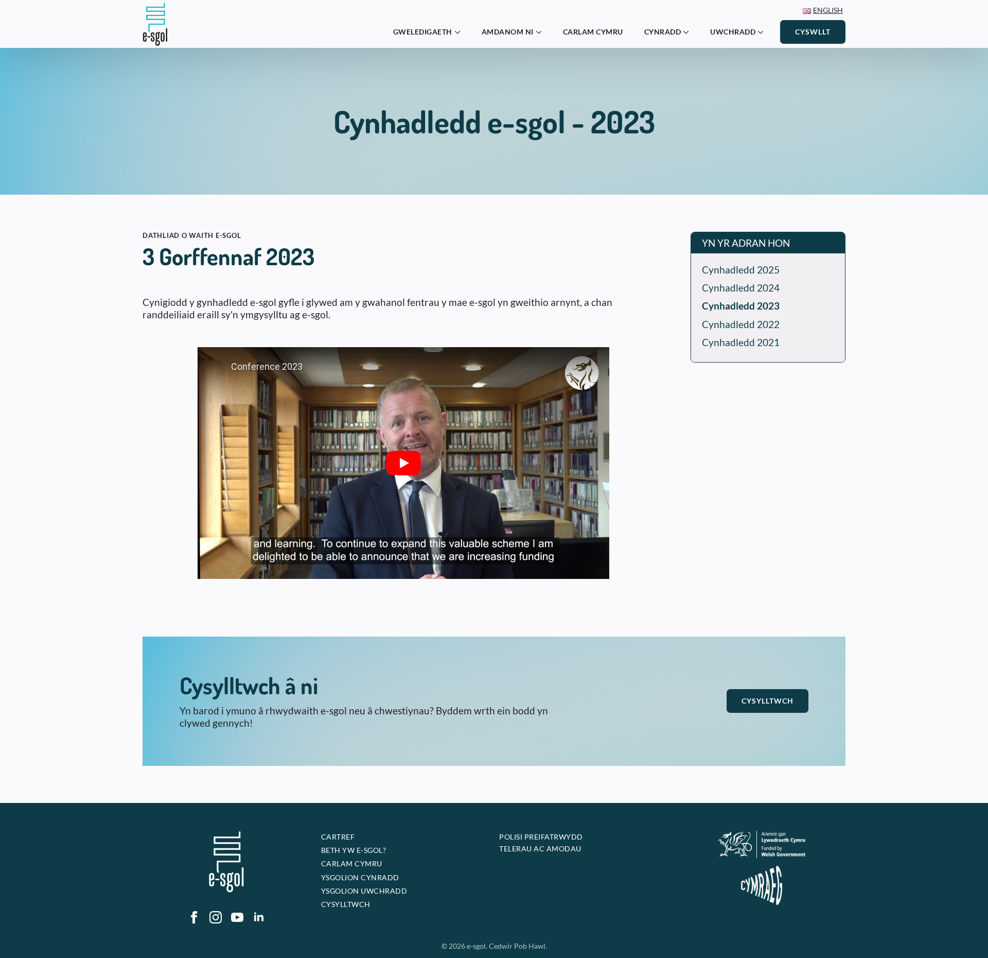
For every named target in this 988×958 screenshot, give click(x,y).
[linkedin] (259, 917)
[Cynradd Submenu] (689, 32)
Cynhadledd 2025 (741, 270)
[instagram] (215, 917)
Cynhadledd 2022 (741, 324)
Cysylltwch (767, 700)
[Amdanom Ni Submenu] (542, 32)
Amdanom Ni (508, 31)
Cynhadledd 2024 (741, 288)
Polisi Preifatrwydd (541, 836)
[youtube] (237, 917)
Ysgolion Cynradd (360, 877)
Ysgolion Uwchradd (364, 890)
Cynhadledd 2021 (741, 342)
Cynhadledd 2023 (741, 306)
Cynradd (662, 31)
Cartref (338, 836)
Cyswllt (813, 31)
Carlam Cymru (593, 31)
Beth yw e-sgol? (353, 850)
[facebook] (194, 917)
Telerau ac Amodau (540, 848)
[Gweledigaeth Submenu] (460, 32)
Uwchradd (732, 31)
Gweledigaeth (422, 31)
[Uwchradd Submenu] (763, 32)
